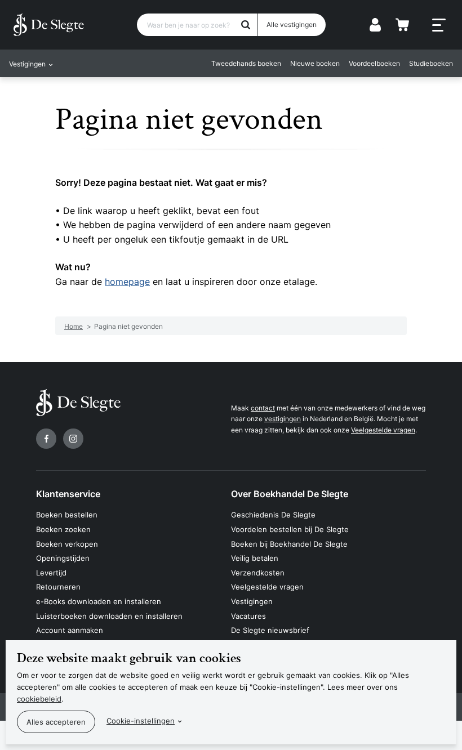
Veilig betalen (254, 557)
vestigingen (282, 418)
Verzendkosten (258, 572)
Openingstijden (63, 557)
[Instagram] (73, 438)
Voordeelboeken (374, 63)
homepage (127, 281)
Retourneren (58, 586)
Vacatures (248, 615)
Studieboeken (431, 63)
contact (263, 408)
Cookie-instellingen (140, 721)
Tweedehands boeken (246, 63)
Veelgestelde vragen (383, 430)
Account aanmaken (69, 630)
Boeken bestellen (66, 514)
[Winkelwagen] (402, 24)
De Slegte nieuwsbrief (270, 630)
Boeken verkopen (67, 543)
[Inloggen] (375, 24)
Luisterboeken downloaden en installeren (109, 615)
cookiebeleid (39, 698)
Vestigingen (252, 601)
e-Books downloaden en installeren (98, 601)
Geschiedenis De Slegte (273, 514)
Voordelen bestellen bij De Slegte (290, 529)
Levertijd (51, 572)
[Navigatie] (439, 25)
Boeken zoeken (63, 529)
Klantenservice (68, 493)
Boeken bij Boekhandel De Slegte (289, 543)
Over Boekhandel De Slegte (289, 493)
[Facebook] (46, 438)
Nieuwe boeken (315, 63)
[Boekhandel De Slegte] (49, 25)
